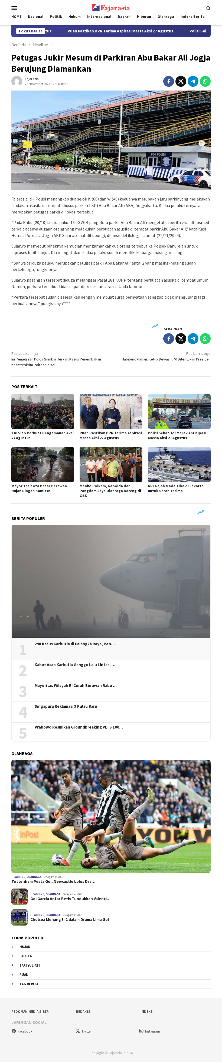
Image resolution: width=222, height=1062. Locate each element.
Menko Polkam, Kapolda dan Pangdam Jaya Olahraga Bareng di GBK (110, 490)
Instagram (152, 1031)
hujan (24, 946)
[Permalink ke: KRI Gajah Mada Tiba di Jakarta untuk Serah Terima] (179, 464)
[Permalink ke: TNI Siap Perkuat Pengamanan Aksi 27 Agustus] (42, 411)
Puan (23, 974)
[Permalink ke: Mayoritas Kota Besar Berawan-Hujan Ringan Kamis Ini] (42, 464)
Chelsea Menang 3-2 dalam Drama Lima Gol (69, 919)
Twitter (86, 1031)
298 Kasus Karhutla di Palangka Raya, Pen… (75, 644)
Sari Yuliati (29, 965)
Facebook (25, 1031)
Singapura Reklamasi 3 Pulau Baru (66, 706)
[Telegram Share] (193, 81)
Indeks (147, 1011)
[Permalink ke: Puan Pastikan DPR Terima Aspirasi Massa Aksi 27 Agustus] (111, 411)
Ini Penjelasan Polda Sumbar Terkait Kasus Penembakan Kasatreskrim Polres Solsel (56, 359)
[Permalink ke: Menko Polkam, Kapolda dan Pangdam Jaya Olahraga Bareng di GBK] (111, 464)
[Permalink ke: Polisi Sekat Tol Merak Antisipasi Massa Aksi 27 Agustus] (179, 411)
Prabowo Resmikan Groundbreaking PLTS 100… (79, 727)
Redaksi (83, 1011)
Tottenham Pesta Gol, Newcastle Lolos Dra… (53, 881)
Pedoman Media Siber (30, 1011)
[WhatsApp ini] (205, 81)
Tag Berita (28, 984)
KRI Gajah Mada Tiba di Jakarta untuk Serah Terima (176, 488)
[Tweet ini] (180, 81)
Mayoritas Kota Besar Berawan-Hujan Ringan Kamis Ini (39, 488)
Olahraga (34, 877)
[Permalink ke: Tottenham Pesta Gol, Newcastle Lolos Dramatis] (111, 816)
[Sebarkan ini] (168, 81)
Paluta (25, 956)
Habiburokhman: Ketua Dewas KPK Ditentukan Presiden (166, 356)
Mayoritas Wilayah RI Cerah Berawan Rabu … (76, 685)
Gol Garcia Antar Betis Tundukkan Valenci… (70, 898)
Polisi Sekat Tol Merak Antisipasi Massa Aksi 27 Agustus (177, 435)
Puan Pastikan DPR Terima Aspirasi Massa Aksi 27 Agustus (105, 31)
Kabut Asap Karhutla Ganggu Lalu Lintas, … (75, 664)
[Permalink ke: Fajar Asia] (16, 80)
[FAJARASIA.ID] (111, 7)
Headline (18, 877)
